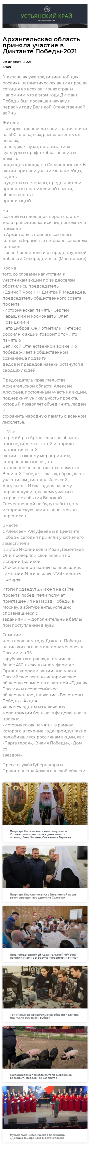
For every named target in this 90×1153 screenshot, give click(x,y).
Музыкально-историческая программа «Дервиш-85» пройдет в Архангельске (37, 1136)
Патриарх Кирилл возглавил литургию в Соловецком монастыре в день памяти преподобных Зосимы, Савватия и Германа (40, 834)
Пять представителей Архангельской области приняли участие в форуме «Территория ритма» (44, 956)
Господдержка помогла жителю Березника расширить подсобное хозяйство (41, 1076)
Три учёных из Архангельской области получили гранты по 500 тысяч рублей (45, 1016)
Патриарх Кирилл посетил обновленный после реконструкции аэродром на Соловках (43, 896)
